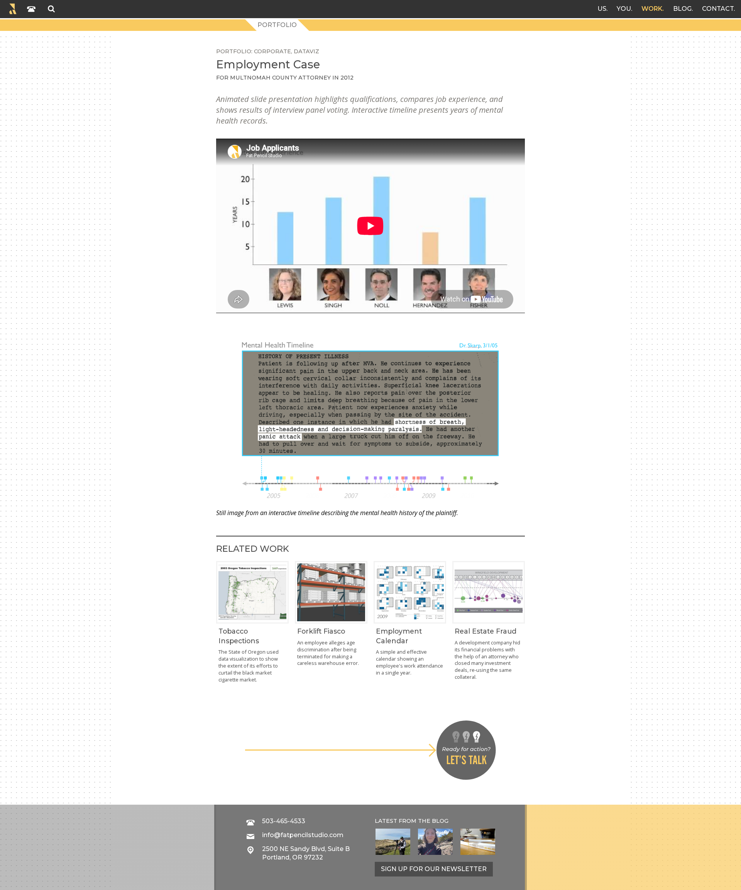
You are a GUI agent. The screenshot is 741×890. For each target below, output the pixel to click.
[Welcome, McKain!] (393, 842)
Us (601, 8)
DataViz (306, 51)
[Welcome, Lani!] (435, 842)
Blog (682, 8)
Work (651, 8)
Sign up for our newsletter (434, 869)
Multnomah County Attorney (280, 77)
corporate (272, 51)
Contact (718, 8)
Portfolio (277, 25)
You (624, 8)
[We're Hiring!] (478, 842)
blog (440, 820)
